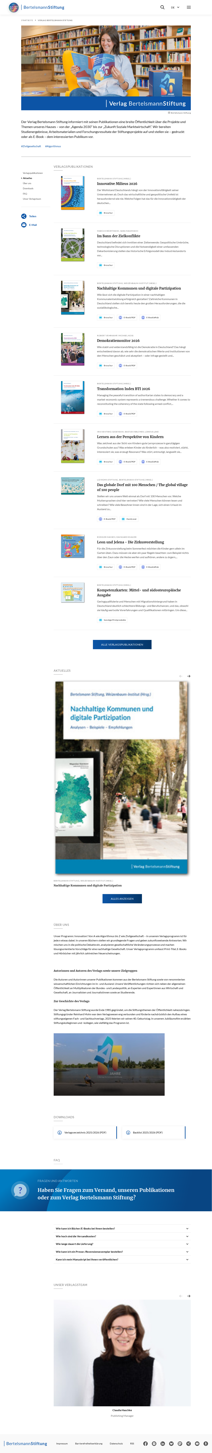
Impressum (62, 1443)
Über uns (27, 183)
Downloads (28, 188)
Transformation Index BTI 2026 (123, 389)
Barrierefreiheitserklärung (88, 1443)
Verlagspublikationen (33, 173)
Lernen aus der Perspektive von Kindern (130, 437)
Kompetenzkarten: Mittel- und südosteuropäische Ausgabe (139, 592)
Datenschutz (116, 1443)
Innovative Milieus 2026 (117, 184)
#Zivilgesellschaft (31, 146)
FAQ (25, 193)
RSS (132, 1443)
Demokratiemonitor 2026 (118, 341)
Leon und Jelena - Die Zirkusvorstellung (130, 542)
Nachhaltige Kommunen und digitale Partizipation (139, 288)
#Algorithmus (53, 146)
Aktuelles (27, 178)
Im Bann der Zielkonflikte (118, 236)
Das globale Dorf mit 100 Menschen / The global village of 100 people (142, 487)
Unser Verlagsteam (32, 199)
